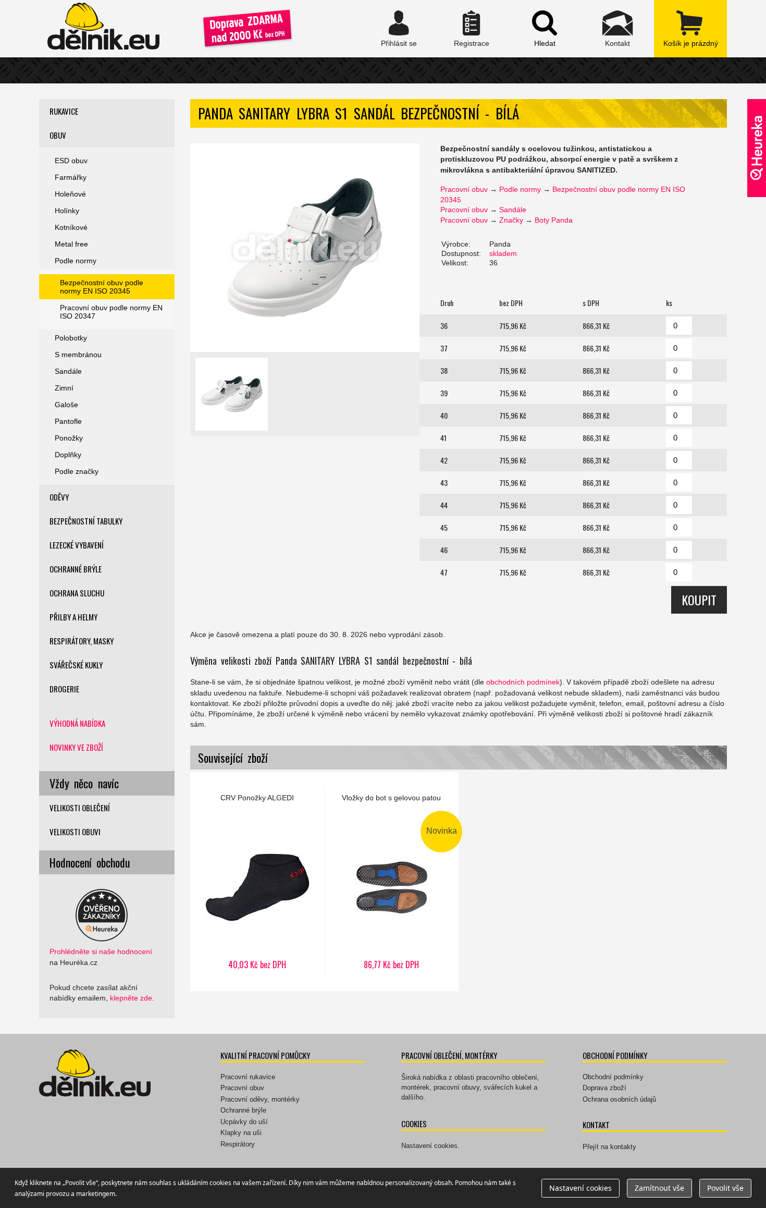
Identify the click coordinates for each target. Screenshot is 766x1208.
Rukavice (64, 111)
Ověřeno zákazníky (756, 148)
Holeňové (70, 194)
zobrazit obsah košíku (690, 28)
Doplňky (68, 454)
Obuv (58, 135)
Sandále (512, 209)
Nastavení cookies (429, 1146)
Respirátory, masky (82, 640)
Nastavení (580, 1188)
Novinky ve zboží (76, 747)
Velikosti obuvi (75, 831)
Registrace (471, 28)
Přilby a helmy (73, 617)
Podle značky (76, 471)
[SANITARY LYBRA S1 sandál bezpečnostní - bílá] (304, 247)
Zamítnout (659, 1188)
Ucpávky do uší (244, 1122)
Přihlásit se (398, 28)
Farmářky (71, 177)
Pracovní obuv (464, 189)
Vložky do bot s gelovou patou (392, 881)
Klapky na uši (241, 1133)
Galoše (66, 404)
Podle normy (520, 189)
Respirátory (237, 1144)
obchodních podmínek (523, 682)
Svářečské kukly (76, 664)
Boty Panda (554, 220)
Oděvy (59, 497)
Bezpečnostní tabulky (86, 521)
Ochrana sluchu (77, 593)
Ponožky (69, 438)
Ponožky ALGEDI (257, 881)
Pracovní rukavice (247, 1077)
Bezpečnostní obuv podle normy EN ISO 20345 (101, 286)
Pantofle (68, 421)
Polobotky (71, 338)
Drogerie (64, 688)
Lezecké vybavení (77, 545)
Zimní (64, 388)
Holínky (67, 210)
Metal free (71, 244)
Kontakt (617, 28)
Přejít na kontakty (609, 1147)
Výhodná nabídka (77, 723)
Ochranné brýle (76, 569)
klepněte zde (131, 998)
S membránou (78, 354)
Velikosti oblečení (80, 807)
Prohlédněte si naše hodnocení (101, 951)
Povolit (725, 1188)
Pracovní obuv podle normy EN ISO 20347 (111, 311)
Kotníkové (71, 227)
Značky (511, 220)
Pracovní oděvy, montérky (260, 1099)
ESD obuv (71, 160)
